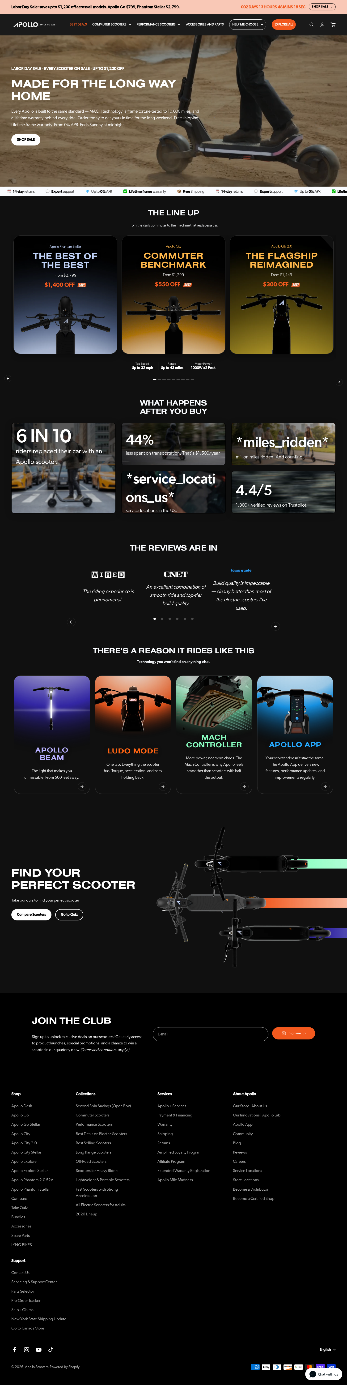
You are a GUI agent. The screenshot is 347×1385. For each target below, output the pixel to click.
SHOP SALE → (322, 6)
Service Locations (247, 1171)
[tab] (155, 379)
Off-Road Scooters (91, 1161)
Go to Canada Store (27, 1328)
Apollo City (20, 1134)
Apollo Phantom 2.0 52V (32, 1180)
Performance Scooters (156, 24)
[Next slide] (82, 786)
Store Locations (246, 1180)
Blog (237, 1143)
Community (243, 1134)
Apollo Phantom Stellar (30, 1189)
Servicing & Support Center (34, 1282)
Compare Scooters (31, 914)
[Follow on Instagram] (26, 1350)
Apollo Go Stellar (25, 1124)
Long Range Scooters (93, 1152)
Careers (239, 1161)
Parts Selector (22, 1291)
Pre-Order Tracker (25, 1301)
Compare (19, 1199)
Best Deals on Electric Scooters (101, 1134)
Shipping (165, 1134)
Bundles (18, 1217)
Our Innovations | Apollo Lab (256, 1115)
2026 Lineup (86, 1214)
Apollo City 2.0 (24, 1143)
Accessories (21, 1226)
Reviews (240, 1152)
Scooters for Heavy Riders (97, 1171)
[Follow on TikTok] (50, 1350)
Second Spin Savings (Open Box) (103, 1106)
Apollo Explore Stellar (29, 1171)
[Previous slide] (21, 786)
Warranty (165, 1124)
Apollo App (243, 1124)
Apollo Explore (24, 1161)
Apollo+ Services (171, 1106)
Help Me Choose (245, 24)
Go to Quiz (69, 914)
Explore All (284, 24)
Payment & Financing (174, 1115)
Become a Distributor (250, 1189)
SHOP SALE (26, 139)
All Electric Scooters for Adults (101, 1205)
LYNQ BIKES (21, 1245)
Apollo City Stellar (26, 1152)
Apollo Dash (21, 1106)
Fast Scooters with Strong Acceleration (97, 1192)
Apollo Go (20, 1115)
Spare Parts (20, 1236)
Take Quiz (19, 1208)
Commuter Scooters (109, 24)
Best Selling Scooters (93, 1143)
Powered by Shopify (65, 1367)
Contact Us (20, 1273)
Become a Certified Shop (254, 1199)
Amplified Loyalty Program (179, 1152)
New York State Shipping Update (38, 1319)
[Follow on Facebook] (14, 1350)
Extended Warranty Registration (183, 1171)
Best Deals (78, 24)
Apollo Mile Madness (175, 1180)
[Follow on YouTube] (38, 1350)
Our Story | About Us (250, 1106)
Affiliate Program (171, 1161)
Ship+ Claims (22, 1310)
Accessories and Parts (205, 24)
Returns (163, 1143)
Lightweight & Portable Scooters (103, 1180)
